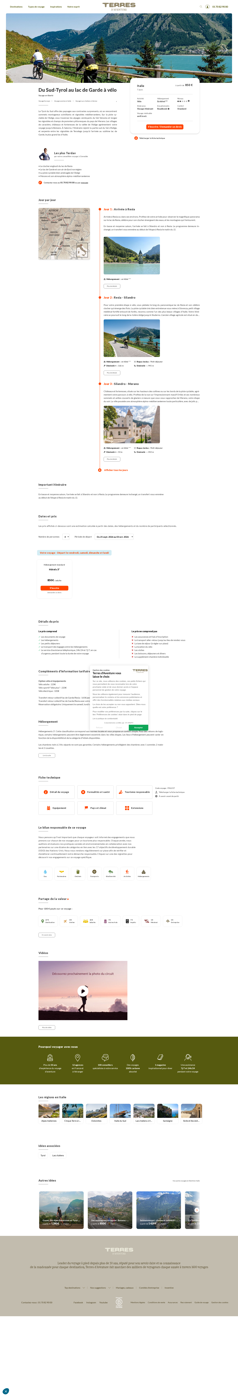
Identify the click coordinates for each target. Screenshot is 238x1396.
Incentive (169, 1287)
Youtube (103, 1302)
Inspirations (56, 6)
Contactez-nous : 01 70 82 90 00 (36, 1302)
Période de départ (83, 537)
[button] (6, 1391)
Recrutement (186, 1302)
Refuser (99, 727)
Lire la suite (47, 755)
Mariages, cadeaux (125, 1287)
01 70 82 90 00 (220, 6)
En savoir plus (47, 935)
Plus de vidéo (47, 1027)
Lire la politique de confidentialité (105, 718)
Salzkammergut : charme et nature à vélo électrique (164, 1220)
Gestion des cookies (219, 1302)
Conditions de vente (156, 1302)
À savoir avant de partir (169, 796)
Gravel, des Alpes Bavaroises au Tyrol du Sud (64, 1220)
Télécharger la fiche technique (152, 138)
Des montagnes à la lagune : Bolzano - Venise (112, 1220)
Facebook (78, 1302)
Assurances (173, 1302)
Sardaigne (167, 1120)
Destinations (16, 6)
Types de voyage (36, 6)
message (84, 182)
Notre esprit (73, 6)
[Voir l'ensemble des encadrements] (168, 108)
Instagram (91, 1302)
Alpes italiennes (49, 1120)
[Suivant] (196, 1210)
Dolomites (96, 1120)
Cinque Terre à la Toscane (73, 1120)
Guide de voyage (202, 1302)
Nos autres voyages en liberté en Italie (186, 1181)
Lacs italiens (58, 1155)
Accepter (138, 727)
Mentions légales (138, 1302)
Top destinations (72, 1288)
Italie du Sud (120, 1120)
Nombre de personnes (49, 537)
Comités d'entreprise (149, 1287)
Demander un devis (54, 592)
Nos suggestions (98, 1288)
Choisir (119, 727)
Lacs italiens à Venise (145, 1120)
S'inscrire (165, 126)
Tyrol (43, 1155)
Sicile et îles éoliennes (192, 1120)
